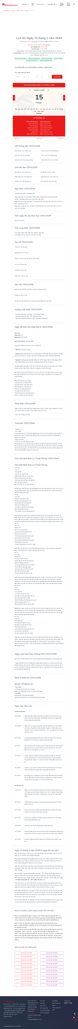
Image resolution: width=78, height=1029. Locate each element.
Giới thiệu (55, 1001)
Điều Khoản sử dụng (56, 1004)
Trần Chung (55, 41)
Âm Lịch (24, 4)
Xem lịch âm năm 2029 (51, 960)
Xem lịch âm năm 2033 (51, 974)
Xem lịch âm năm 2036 (51, 985)
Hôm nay (39, 139)
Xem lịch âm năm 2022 (26, 974)
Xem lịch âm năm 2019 (26, 963)
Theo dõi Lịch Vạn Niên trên (35, 45)
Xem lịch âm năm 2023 (26, 978)
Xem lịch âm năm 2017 (26, 956)
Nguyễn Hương (27, 41)
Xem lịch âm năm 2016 (26, 953)
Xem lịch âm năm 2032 (51, 970)
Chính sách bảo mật (56, 1009)
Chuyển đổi (57, 77)
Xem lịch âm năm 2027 (51, 953)
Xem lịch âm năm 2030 (51, 963)
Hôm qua (17, 139)
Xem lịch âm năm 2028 (51, 956)
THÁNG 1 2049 (39, 90)
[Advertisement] (39, 23)
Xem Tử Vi (40, 4)
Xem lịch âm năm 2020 (26, 967)
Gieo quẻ (33, 4)
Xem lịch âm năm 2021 (26, 970)
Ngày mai (60, 139)
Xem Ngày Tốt (52, 4)
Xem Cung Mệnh (68, 4)
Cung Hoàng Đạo (62, 4)
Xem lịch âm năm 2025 (26, 985)
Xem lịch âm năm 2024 (26, 981)
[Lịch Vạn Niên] (10, 4)
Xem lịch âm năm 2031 (51, 967)
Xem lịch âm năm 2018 (26, 960)
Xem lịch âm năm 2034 (51, 978)
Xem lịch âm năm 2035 (51, 981)
